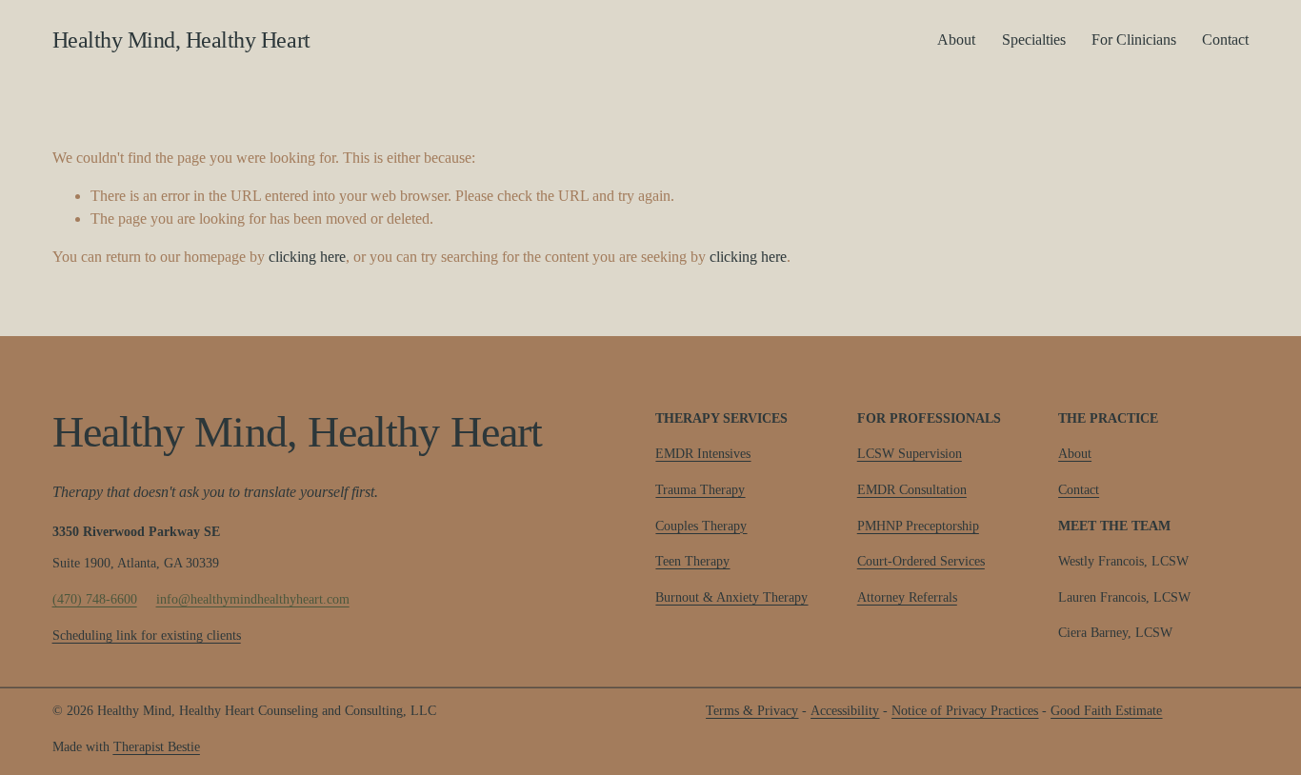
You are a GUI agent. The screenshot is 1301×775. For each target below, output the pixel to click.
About (956, 39)
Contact (1225, 39)
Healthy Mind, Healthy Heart (181, 39)
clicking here (307, 256)
